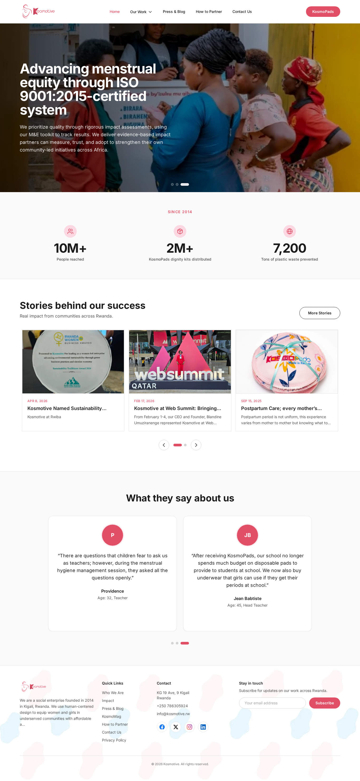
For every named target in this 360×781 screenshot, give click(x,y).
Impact (108, 700)
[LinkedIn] (203, 727)
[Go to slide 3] (187, 184)
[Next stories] (196, 445)
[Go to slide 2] (183, 184)
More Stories (320, 313)
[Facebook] (162, 727)
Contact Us (242, 11)
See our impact (42, 165)
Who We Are (113, 692)
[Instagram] (189, 727)
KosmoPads (323, 11)
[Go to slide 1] (175, 184)
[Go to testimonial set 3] (187, 643)
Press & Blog (174, 11)
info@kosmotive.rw (173, 713)
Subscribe (324, 703)
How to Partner (209, 11)
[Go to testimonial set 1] (175, 643)
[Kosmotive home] (38, 11)
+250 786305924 (172, 706)
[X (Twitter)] (176, 727)
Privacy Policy (114, 740)
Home (115, 11)
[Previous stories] (164, 445)
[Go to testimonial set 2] (183, 643)
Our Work (138, 11)
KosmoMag (111, 716)
